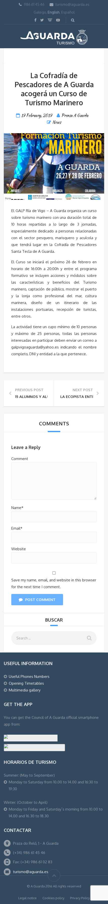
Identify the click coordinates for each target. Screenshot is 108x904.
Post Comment (40, 599)
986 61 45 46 (34, 4)
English (54, 12)
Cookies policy (53, 898)
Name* (17, 507)
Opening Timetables (26, 683)
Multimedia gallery (24, 690)
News (56, 122)
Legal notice (27, 898)
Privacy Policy (80, 898)
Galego (40, 12)
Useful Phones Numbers (29, 676)
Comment (19, 458)
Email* (16, 528)
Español (68, 12)
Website (18, 548)
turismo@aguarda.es (72, 4)
